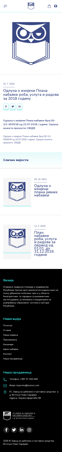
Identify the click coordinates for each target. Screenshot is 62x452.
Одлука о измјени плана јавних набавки (46, 190)
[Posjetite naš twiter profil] (14, 430)
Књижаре (8, 344)
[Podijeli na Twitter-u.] (13, 106)
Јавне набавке (10, 349)
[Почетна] (19, 414)
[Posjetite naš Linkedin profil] (21, 430)
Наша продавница (12, 358)
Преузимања (10, 339)
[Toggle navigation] (5, 6)
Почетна (7, 325)
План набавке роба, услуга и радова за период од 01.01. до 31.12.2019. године (45, 243)
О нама (7, 330)
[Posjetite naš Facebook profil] (6, 430)
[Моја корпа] (49, 6)
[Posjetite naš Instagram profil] (29, 430)
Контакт (7, 353)
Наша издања (10, 334)
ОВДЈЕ (17, 142)
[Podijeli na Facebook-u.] (6, 106)
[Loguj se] (56, 6)
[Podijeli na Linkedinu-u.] (19, 106)
